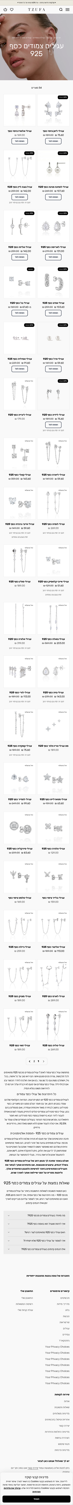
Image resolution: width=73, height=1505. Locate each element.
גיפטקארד (64, 1340)
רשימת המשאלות (24, 1304)
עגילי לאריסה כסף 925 (53, 247)
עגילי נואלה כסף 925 (53, 639)
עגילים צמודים (39, 38)
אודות (66, 1401)
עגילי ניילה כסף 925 (20, 946)
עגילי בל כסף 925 (19, 303)
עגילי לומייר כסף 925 (19, 799)
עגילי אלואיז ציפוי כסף (20, 131)
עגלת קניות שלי (25, 1310)
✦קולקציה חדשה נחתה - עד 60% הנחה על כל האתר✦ (36, 3)
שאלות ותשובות (61, 1407)
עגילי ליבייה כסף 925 (19, 414)
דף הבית (57, 38)
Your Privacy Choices (57, 1346)
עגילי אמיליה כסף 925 (20, 358)
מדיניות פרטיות (62, 1450)
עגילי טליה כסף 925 (53, 1045)
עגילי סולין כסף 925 (19, 581)
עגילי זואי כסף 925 (19, 1045)
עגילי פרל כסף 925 (53, 358)
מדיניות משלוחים (61, 1413)
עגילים (49, 38)
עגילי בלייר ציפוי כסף (53, 897)
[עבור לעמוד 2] (29, 1061)
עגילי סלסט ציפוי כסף (19, 897)
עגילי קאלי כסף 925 (20, 474)
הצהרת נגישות (62, 1437)
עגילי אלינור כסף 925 (53, 946)
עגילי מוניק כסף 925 (20, 996)
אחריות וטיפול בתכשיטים (57, 1419)
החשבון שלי (27, 1298)
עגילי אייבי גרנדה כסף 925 (19, 524)
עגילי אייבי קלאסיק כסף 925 (53, 581)
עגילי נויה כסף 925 (53, 692)
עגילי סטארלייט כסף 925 (53, 799)
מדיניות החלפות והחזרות (57, 1431)
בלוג (67, 1310)
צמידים (66, 1334)
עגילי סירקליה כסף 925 (19, 848)
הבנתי (36, 1499)
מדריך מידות (63, 1304)
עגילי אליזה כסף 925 (19, 247)
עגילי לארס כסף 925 (53, 996)
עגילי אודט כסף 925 (53, 303)
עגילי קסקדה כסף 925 (20, 745)
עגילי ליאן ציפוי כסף (53, 131)
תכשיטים (64, 1298)
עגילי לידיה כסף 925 (53, 414)
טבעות (66, 1316)
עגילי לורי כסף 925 (19, 692)
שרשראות (64, 1322)
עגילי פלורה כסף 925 (53, 848)
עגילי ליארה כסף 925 (53, 474)
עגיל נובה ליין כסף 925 (19, 186)
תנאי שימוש (63, 1444)
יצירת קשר (64, 1425)
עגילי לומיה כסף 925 (53, 524)
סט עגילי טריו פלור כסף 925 (53, 745)
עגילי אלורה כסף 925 (19, 639)
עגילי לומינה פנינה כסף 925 (53, 186)
